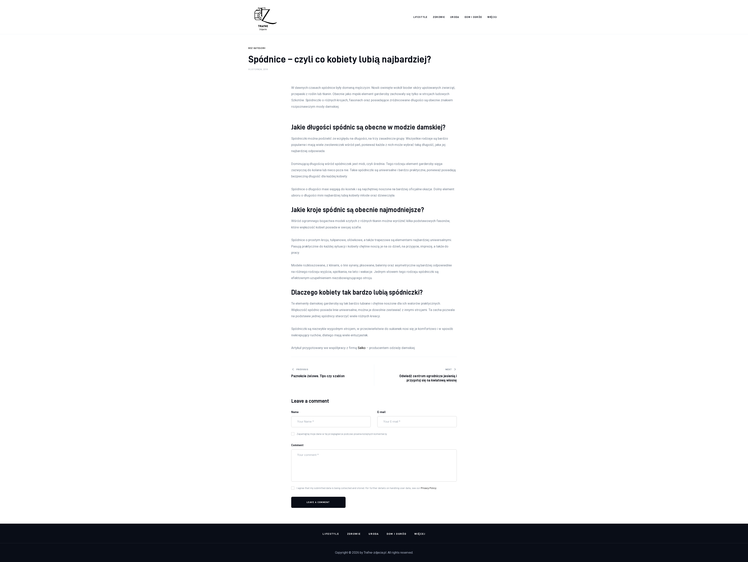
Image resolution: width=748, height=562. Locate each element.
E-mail (381, 412)
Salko (362, 348)
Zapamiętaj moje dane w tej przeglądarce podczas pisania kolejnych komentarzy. (342, 434)
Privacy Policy (428, 488)
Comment (297, 445)
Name (295, 412)
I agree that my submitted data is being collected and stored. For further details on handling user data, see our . (367, 488)
